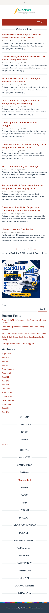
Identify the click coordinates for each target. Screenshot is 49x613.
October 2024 (7, 396)
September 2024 (8, 400)
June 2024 (5, 412)
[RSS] (25, 2)
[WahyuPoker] (24, 10)
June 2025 (5, 381)
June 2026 (5, 361)
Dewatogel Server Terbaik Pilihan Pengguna (18, 343)
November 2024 (7, 392)
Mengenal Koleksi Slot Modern (18, 229)
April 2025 (5, 384)
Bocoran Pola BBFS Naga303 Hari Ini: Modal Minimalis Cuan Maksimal (21, 36)
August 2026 (6, 353)
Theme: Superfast (36, 608)
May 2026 (5, 365)
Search (4, 305)
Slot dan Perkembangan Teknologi (20, 166)
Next (34, 249)
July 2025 (5, 377)
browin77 (5, 444)
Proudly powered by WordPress (17, 608)
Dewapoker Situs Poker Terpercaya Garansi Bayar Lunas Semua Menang (21, 209)
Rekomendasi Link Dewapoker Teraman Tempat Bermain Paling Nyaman (22, 187)
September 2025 (8, 369)
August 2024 (6, 404)
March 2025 (6, 388)
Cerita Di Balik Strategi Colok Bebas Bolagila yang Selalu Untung (20, 102)
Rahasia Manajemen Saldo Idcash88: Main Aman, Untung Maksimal (23, 58)
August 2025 (6, 373)
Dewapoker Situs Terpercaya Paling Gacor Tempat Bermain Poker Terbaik (24, 146)
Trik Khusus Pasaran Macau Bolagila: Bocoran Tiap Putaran (21, 80)
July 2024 (5, 408)
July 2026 (5, 357)
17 (28, 249)
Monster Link (24, 480)
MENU (43, 22)
